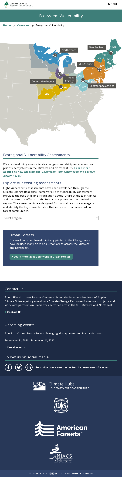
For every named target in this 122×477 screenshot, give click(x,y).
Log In (88, 473)
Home (7, 25)
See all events (16, 347)
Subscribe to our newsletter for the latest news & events (72, 367)
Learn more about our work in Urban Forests (42, 256)
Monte (77, 473)
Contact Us (14, 312)
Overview (23, 25)
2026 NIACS (40, 473)
